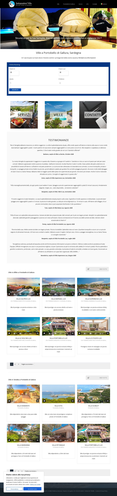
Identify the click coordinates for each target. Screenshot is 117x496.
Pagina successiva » (27, 364)
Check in (12, 69)
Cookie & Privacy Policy (101, 491)
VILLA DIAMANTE (23, 406)
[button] (2, 28)
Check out (61, 69)
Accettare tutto (32, 489)
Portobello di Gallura (69, 4)
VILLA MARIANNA (23, 445)
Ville (58, 4)
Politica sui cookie (35, 484)
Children (61, 79)
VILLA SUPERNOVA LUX (93, 299)
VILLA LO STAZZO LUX (94, 338)
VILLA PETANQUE (58, 445)
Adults (11, 79)
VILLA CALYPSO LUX (23, 299)
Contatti (95, 4)
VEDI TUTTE (103, 269)
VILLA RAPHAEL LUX (58, 299)
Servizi (80, 4)
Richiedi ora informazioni (87, 58)
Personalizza (14, 489)
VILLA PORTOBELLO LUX (58, 338)
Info (87, 4)
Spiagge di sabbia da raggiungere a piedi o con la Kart (58, 38)
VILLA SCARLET (93, 406)
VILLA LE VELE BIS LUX (23, 338)
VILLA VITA (58, 406)
